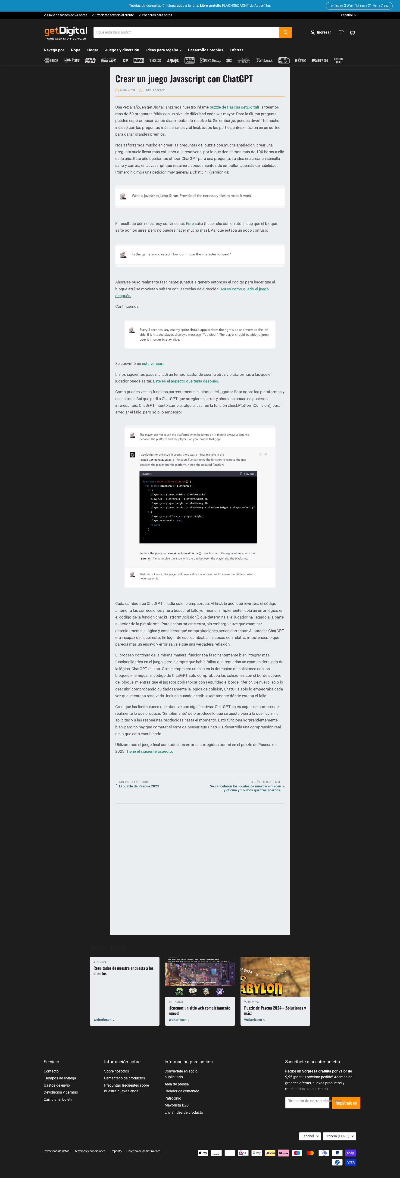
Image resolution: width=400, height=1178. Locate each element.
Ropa (75, 50)
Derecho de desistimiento (143, 1151)
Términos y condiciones (90, 1151)
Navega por (54, 50)
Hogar (92, 50)
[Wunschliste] (341, 32)
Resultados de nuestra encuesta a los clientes (123, 970)
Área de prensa (177, 1084)
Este (190, 223)
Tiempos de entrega (60, 1078)
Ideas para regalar (162, 50)
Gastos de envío (57, 1085)
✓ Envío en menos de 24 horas (65, 15)
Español (347, 15)
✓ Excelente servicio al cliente (113, 15)
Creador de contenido (182, 1091)
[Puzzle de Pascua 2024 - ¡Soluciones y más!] (275, 977)
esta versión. (153, 363)
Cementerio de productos (124, 1078)
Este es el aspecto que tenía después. (186, 381)
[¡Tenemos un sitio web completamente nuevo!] (200, 977)
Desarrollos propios (205, 50)
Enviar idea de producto (184, 1112)
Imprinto (116, 1151)
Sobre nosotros (116, 1071)
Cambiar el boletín (58, 1099)
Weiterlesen (102, 1020)
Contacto (51, 1071)
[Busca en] (285, 32)
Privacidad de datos (56, 1151)
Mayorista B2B (177, 1105)
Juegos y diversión (122, 50)
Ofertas (237, 50)
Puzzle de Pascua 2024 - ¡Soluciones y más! (275, 1010)
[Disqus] (200, 867)
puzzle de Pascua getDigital (234, 107)
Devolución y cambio (61, 1092)
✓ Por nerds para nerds (155, 15)
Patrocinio (173, 1098)
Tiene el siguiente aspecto (149, 751)
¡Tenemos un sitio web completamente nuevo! (199, 1010)
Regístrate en (346, 1102)
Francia (337, 1136)
